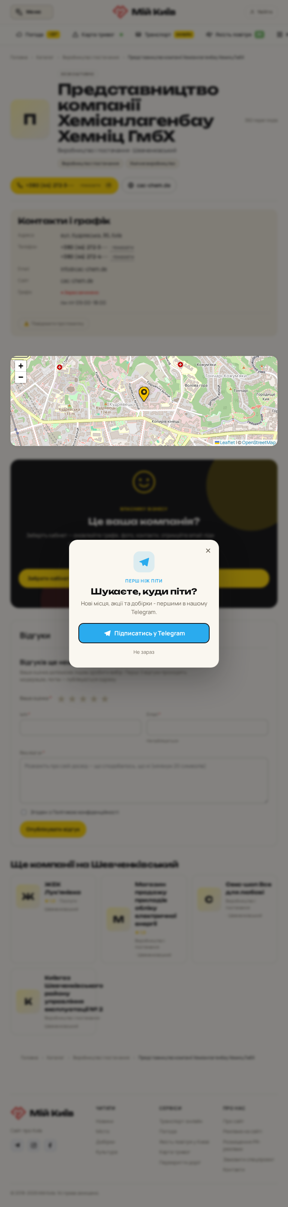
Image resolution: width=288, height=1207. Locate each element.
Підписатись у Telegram (149, 633)
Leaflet (227, 442)
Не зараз (144, 652)
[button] (144, 394)
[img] (144, 401)
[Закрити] (208, 551)
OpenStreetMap (259, 442)
